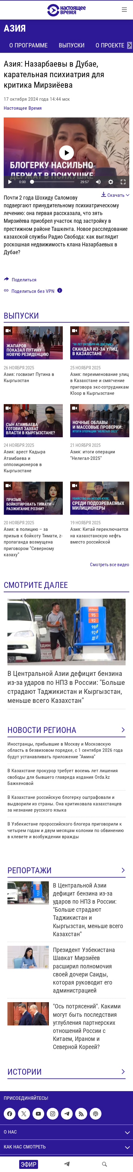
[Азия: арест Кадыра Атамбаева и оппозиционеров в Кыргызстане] (33, 420)
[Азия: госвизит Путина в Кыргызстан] (33, 342)
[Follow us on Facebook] (9, 1114)
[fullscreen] (123, 182)
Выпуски (71, 45)
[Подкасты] (95, 1114)
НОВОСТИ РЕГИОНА (41, 730)
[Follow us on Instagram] (52, 1114)
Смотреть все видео (109, 564)
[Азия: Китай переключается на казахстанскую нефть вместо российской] (99, 498)
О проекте (110, 45)
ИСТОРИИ (24, 1072)
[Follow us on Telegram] (67, 1114)
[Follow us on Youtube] (38, 1114)
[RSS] (81, 1114)
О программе (28, 45)
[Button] (20, 281)
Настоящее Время (23, 108)
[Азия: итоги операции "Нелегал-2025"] (99, 420)
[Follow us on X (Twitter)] (24, 1114)
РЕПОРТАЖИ (29, 870)
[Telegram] (66, 1164)
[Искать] (104, 1164)
